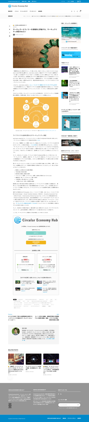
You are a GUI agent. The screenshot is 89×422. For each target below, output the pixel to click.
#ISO (55, 299)
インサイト (46, 362)
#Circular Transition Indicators (30, 299)
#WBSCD (51, 301)
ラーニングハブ (23, 11)
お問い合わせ (34, 1)
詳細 (47, 404)
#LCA (24, 301)
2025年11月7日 (31, 371)
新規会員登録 (36, 242)
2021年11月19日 (14, 374)
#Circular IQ (20, 299)
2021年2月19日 (21, 34)
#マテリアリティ (26, 306)
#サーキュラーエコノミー (27, 304)
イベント (17, 11)
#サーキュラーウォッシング (18, 304)
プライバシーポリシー (72, 418)
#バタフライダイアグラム (17, 306)
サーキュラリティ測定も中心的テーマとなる (26, 203)
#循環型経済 (44, 306)
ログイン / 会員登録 (71, 1)
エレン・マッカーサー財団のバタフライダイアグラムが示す (43, 85)
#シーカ (52, 304)
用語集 (29, 1)
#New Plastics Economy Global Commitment (39, 301)
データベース (32, 11)
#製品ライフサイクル (17, 307)
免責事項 (79, 418)
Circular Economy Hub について (14, 1)
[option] (16, 364)
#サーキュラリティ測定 (45, 304)
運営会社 (64, 418)
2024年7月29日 (48, 374)
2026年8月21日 (73, 89)
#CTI (47, 299)
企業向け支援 (24, 1)
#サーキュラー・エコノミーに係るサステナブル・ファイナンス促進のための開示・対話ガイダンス (37, 302)
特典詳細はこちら (25, 270)
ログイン (36, 233)
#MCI (28, 301)
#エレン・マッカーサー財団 (18, 302)
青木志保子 (10, 374)
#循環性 (49, 306)
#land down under (17, 301)
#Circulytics (41, 299)
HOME (24, 16)
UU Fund (36, 397)
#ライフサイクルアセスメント (35, 306)
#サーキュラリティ (36, 304)
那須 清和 (16, 34)
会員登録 (40, 11)
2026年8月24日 (73, 77)
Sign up (78, 405)
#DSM (51, 299)
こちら (38, 245)
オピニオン (28, 16)
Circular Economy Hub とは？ (54, 418)
